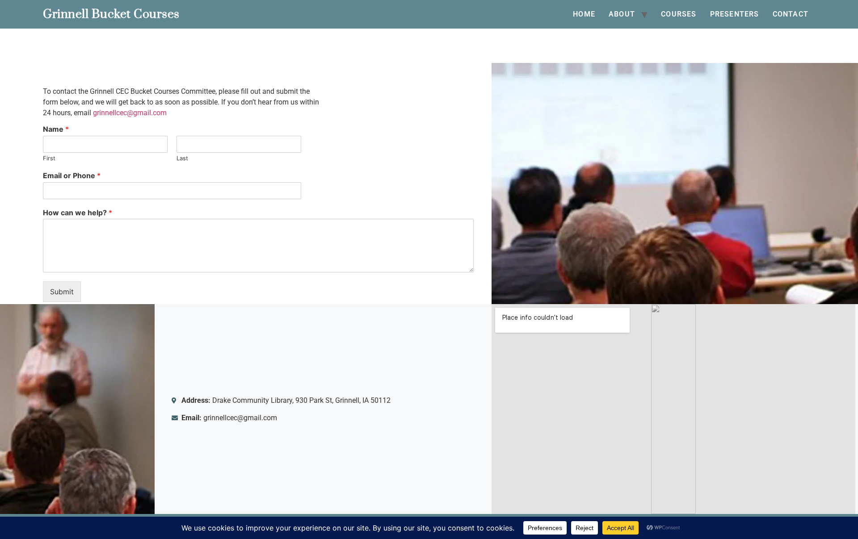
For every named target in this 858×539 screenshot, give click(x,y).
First (49, 158)
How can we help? (77, 212)
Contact (790, 14)
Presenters (734, 14)
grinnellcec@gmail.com (130, 113)
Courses (678, 14)
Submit (62, 291)
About (622, 14)
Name (56, 129)
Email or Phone (72, 175)
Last (182, 158)
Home (584, 14)
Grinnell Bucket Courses (111, 14)
